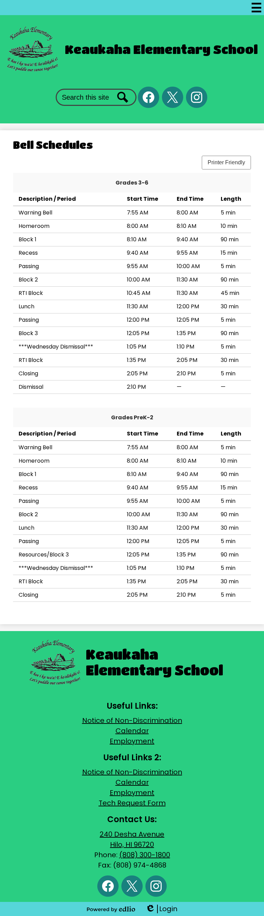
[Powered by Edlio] (111, 909)
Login (161, 909)
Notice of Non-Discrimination (132, 720)
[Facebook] (148, 97)
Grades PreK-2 (132, 417)
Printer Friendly (226, 162)
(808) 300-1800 (144, 855)
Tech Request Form (132, 803)
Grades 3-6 (132, 183)
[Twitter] (172, 97)
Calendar (132, 731)
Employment (132, 741)
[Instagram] (196, 97)
